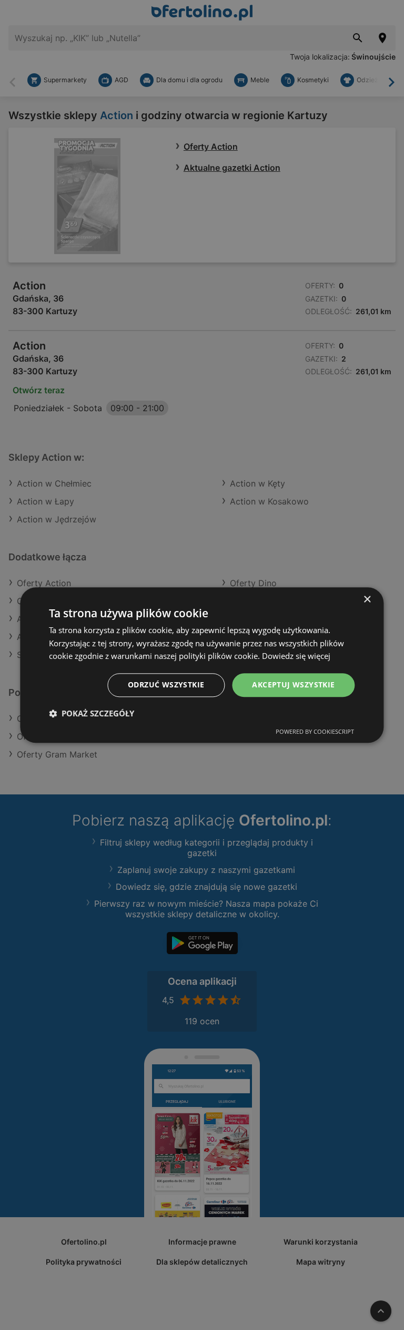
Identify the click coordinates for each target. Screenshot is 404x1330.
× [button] (367, 600)
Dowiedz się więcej (296, 656)
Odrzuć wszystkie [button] (166, 684)
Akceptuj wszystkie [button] (293, 684)
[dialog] (201, 665)
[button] (91, 713)
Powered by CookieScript (315, 731)
